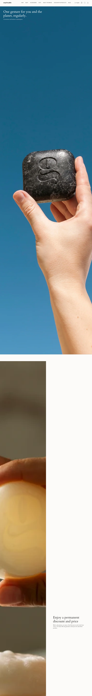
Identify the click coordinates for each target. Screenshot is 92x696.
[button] (22, 2)
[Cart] (87, 3)
